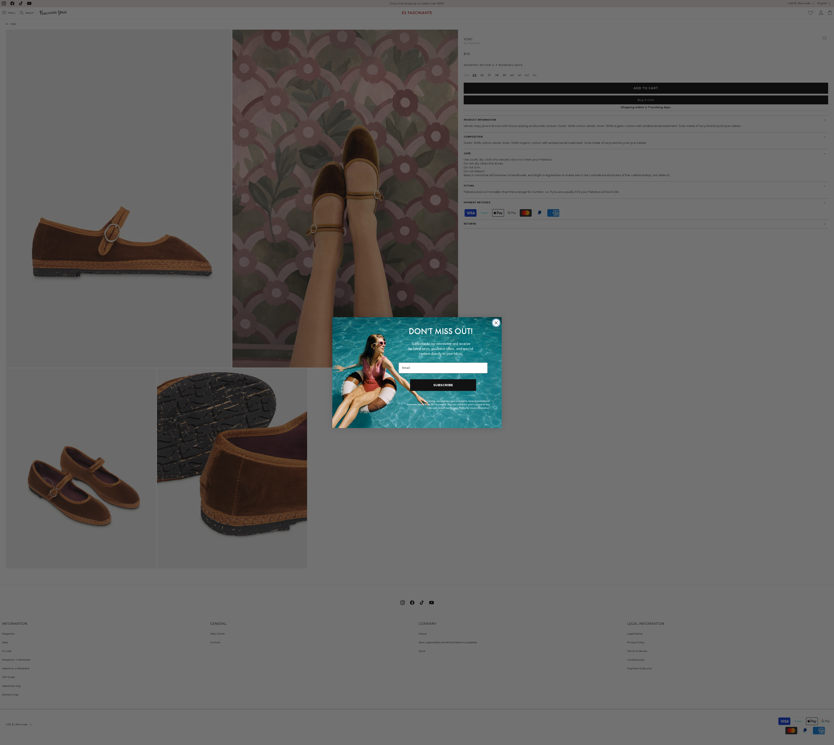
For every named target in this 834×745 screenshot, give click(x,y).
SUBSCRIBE (443, 385)
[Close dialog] (496, 323)
